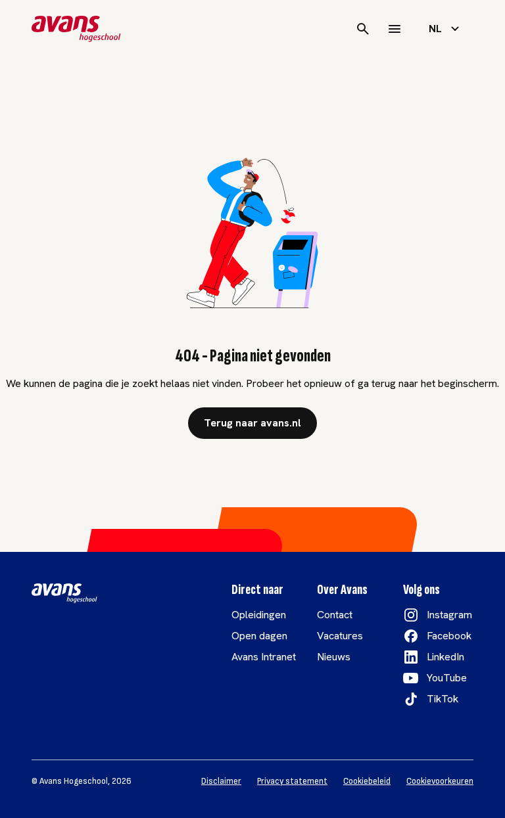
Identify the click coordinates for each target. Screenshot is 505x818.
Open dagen (259, 636)
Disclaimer (221, 781)
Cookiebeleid (367, 781)
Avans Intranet (263, 657)
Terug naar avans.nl (252, 423)
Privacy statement (292, 781)
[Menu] (394, 29)
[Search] (363, 29)
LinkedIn (445, 657)
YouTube (447, 678)
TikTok (442, 699)
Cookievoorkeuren (439, 781)
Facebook (449, 636)
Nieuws (333, 657)
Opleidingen (258, 615)
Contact (334, 615)
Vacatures (340, 636)
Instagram (449, 615)
